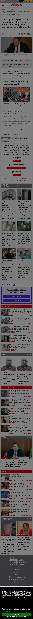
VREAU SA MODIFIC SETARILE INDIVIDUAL (16, 616)
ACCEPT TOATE (16, 614)
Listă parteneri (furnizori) (6, 611)
